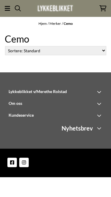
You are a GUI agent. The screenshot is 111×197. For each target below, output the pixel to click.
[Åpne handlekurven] (103, 8)
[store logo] (55, 8)
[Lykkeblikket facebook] (12, 162)
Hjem (42, 23)
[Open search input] (18, 8)
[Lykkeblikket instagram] (24, 162)
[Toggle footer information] (100, 91)
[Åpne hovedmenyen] (7, 8)
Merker (55, 23)
